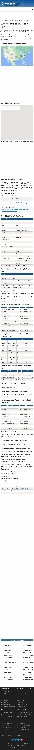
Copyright (17, 745)
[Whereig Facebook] (12, 740)
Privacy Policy (19, 743)
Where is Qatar (4, 696)
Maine (16, 20)
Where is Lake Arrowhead (10, 662)
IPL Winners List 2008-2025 (24, 725)
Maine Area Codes (5, 490)
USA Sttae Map (4, 195)
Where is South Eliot (28, 674)
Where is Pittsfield (28, 669)
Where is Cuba (4, 702)
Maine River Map (25, 490)
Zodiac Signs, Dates (22, 704)
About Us (4, 743)
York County (21, 182)
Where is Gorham (8, 657)
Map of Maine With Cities (26, 486)
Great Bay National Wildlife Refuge (9, 478)
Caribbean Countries (6, 725)
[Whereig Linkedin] (15, 740)
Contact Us (11, 743)
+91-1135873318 (6, 735)
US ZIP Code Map (28, 198)
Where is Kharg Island (6, 712)
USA (6, 20)
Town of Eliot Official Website (8, 471)
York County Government (7, 473)
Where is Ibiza (4, 700)
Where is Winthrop (28, 679)
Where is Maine (24, 488)
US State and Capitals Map (17, 202)
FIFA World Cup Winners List (24, 714)
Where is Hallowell (27, 657)
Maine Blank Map (14, 490)
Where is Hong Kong (6, 691)
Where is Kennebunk (28, 660)
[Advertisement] (17, 84)
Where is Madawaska (9, 665)
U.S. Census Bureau (6, 475)
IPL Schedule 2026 (21, 723)
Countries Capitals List (6, 719)
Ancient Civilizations (6, 729)
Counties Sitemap (21, 706)
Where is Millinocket (28, 665)
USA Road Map (28, 195)
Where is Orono (8, 669)
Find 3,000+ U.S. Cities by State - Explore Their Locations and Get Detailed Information (16, 210)
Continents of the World (7, 723)
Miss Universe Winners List (23, 693)
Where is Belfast (27, 645)
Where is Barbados (5, 698)
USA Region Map (15, 195)
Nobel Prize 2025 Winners (23, 698)
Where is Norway (8, 667)
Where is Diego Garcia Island (8, 706)
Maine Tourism (4, 476)
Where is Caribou (8, 652)
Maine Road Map (25, 493)
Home (2, 20)
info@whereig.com (18, 735)
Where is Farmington (28, 655)
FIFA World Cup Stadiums (23, 721)
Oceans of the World (6, 714)
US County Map (4, 493)
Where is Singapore (5, 693)
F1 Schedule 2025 (21, 727)
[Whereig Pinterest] (21, 740)
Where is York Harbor (9, 682)
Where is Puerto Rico (6, 704)
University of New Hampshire (8, 480)
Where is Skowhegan (9, 674)
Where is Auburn (8, 643)
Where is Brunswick (28, 648)
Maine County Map (15, 486)
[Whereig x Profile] (18, 740)
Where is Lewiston (28, 662)
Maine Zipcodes (4, 488)
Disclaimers (11, 745)
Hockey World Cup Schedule (24, 729)
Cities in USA (11, 20)
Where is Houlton (8, 660)
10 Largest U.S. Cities (22, 691)
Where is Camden (27, 650)
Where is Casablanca (22, 702)
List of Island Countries (6, 727)
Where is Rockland (8, 672)
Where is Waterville (28, 677)
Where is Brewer (8, 648)
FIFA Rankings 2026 (22, 716)
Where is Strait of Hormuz (23, 696)
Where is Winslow (8, 679)
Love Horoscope (21, 700)
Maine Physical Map (15, 493)
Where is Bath (7, 645)
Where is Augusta (27, 643)
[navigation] (2, 9)
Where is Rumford (27, 672)
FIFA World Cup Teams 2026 (24, 719)
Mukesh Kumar (18, 30)
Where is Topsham (8, 677)
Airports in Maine (14, 488)
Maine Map (3, 486)
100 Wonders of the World (7, 716)
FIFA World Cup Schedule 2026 (24, 712)
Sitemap (24, 745)
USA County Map (5, 198)
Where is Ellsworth (8, 655)
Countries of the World (6, 721)
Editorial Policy (28, 743)
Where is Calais (7, 650)
